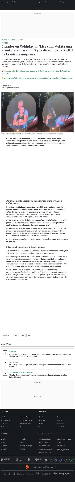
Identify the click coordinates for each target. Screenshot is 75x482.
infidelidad (6, 335)
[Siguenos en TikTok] (51, 460)
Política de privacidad (44, 439)
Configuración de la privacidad (63, 449)
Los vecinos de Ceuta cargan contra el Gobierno (38, 2)
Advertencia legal (43, 442)
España (3, 439)
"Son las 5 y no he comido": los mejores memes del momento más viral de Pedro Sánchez (38, 376)
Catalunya (41, 420)
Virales (21, 39)
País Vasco (60, 423)
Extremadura (61, 417)
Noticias (12, 39)
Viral (22, 335)
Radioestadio (5, 427)
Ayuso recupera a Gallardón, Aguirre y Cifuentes (13, 2)
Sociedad (4, 449)
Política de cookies (44, 445)
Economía (4, 445)
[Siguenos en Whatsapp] (71, 460)
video (29, 335)
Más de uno (4, 417)
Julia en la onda (5, 420)
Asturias (59, 420)
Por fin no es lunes (25, 423)
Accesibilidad (61, 445)
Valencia (41, 427)
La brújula (4, 423)
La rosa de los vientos (26, 420)
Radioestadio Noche (26, 417)
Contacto (60, 442)
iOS (29, 461)
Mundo (3, 442)
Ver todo (22, 427)
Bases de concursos (44, 452)
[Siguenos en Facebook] (61, 460)
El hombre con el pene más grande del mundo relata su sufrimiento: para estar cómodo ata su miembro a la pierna (40, 355)
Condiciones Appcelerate (64, 439)
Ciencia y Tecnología (26, 445)
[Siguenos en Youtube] (46, 460)
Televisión (23, 439)
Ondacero (4, 39)
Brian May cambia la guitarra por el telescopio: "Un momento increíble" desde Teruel (40, 366)
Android (19, 461)
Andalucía (41, 423)
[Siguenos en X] (66, 460)
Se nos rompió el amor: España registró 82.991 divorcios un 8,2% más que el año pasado (38, 78)
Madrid (40, 417)
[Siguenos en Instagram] (56, 460)
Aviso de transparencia (45, 449)
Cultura (22, 442)
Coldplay (15, 335)
